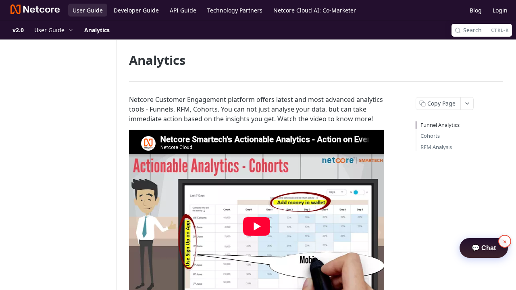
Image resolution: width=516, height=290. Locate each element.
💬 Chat (484, 247)
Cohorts (430, 135)
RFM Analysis (436, 147)
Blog (476, 10)
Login (500, 10)
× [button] (505, 241)
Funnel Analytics (440, 124)
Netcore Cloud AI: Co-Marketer (314, 10)
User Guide (88, 10)
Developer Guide (136, 10)
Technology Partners (234, 10)
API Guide (183, 10)
